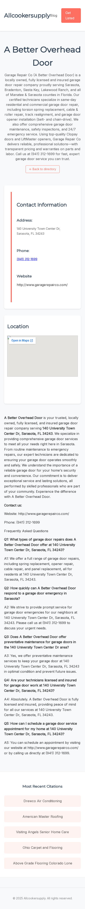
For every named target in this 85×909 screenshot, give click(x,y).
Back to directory (42, 169)
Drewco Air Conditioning (43, 801)
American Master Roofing (42, 816)
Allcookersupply (27, 15)
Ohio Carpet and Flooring (42, 848)
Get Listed (69, 15)
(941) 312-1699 (27, 259)
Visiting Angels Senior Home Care (42, 832)
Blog (53, 15)
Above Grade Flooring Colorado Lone (42, 863)
